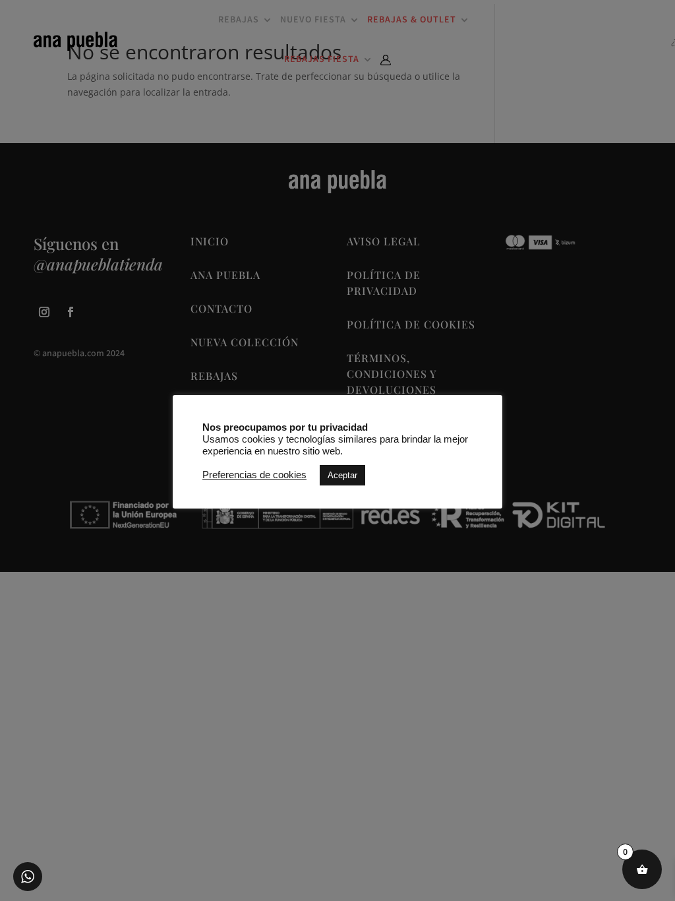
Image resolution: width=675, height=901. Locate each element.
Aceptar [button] (342, 475)
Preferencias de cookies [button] (254, 475)
